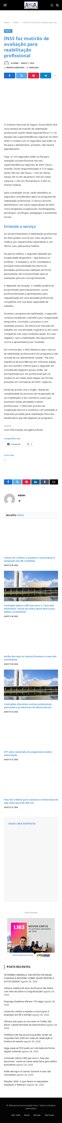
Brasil (8, 31)
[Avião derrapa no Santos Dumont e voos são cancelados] (31, 637)
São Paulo (49, 1115)
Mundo (37, 1115)
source (7, 425)
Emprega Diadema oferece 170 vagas (24, 1001)
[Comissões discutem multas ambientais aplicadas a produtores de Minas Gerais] (31, 685)
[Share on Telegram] (45, 75)
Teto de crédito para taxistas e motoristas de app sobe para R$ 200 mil (31, 801)
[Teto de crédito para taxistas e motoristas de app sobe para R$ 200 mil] (31, 780)
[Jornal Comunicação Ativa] (31, 5)
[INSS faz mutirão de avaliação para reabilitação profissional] (31, 100)
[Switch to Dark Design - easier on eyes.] (52, 5)
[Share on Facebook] (9, 75)
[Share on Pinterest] (33, 75)
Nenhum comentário (15, 68)
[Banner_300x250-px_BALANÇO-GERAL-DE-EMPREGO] (31, 938)
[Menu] (5, 5)
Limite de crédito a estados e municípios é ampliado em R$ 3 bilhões (29, 559)
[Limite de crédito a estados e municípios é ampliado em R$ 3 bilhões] (31, 538)
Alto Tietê (15, 1115)
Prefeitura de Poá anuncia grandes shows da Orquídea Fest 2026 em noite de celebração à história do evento (28, 1038)
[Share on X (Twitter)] (21, 75)
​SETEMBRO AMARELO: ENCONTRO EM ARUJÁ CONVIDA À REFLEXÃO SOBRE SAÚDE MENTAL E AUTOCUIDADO (29, 978)
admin (15, 63)
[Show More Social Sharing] (55, 75)
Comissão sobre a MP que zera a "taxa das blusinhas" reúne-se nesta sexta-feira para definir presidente (29, 608)
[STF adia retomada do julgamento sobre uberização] (31, 732)
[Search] (57, 5)
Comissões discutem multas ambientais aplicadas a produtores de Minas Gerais (28, 705)
